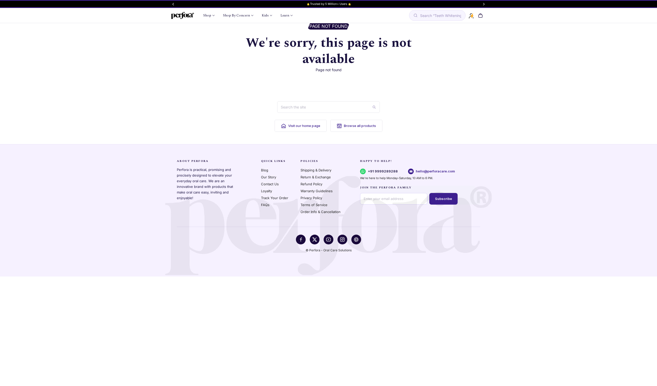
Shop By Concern (236, 15)
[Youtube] (328, 239)
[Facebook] (301, 239)
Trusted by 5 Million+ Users (329, 4)
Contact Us (270, 184)
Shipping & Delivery (316, 170)
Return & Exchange (316, 177)
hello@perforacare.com (435, 171)
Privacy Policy (311, 198)
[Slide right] (484, 4)
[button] (480, 15)
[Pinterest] (356, 239)
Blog (264, 170)
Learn (285, 15)
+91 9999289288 (383, 171)
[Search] (374, 107)
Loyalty (266, 191)
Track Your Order (274, 198)
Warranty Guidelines (317, 191)
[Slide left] (173, 4)
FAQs (265, 205)
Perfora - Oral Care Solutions (330, 250)
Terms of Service (314, 205)
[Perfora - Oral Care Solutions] (182, 15)
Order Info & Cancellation (321, 212)
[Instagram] (342, 239)
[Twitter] (315, 239)
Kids (265, 15)
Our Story (268, 177)
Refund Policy (311, 184)
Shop (207, 15)
